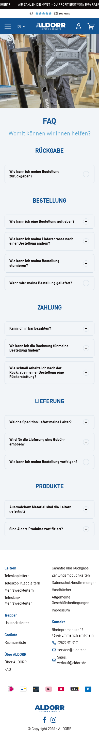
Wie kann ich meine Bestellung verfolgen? (43, 462)
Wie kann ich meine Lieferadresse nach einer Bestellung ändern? (41, 241)
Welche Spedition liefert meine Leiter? (40, 422)
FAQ (8, 669)
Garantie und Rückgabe (70, 568)
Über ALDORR (16, 662)
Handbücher (61, 590)
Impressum (61, 610)
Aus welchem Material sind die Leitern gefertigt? (40, 509)
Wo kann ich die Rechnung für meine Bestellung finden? (39, 348)
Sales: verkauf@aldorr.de (71, 660)
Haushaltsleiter (17, 623)
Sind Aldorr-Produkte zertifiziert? (36, 529)
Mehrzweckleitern (19, 590)
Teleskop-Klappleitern (22, 583)
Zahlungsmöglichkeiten (71, 575)
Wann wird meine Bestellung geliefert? (40, 283)
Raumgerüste (15, 642)
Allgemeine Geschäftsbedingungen (70, 600)
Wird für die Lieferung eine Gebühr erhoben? (37, 442)
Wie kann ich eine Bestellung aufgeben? (41, 221)
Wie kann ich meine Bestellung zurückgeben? (34, 174)
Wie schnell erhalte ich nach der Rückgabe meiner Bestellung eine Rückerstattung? (36, 372)
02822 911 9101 (67, 643)
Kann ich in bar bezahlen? (30, 328)
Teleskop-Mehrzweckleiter (18, 601)
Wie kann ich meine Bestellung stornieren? (34, 263)
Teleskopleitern (17, 576)
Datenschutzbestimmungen (73, 583)
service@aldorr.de (72, 650)
